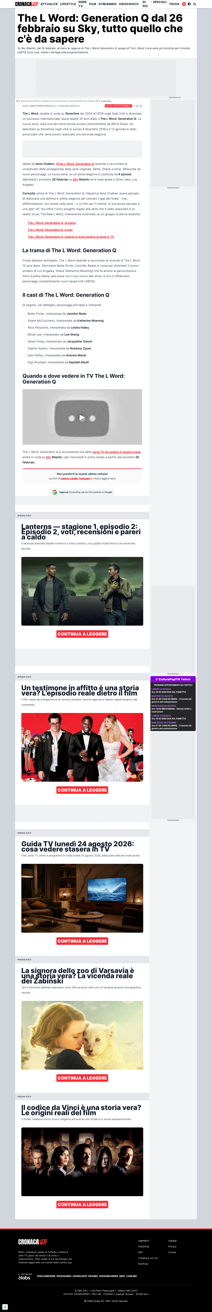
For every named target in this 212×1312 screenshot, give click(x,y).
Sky (75, 179)
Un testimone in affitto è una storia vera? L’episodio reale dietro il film (80, 690)
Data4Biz (93, 1276)
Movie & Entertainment (118, 106)
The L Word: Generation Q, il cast (50, 230)
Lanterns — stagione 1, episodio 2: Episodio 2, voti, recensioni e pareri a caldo (81, 531)
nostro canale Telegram (75, 478)
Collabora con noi (148, 1258)
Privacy (172, 1246)
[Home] (26, 4)
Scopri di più (106, 101)
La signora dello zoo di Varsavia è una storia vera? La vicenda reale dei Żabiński (77, 975)
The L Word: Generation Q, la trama (52, 223)
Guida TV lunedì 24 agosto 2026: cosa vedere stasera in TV (77, 846)
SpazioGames (64, 1276)
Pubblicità (143, 1246)
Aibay (122, 1276)
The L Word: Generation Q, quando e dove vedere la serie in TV (71, 236)
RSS (140, 1252)
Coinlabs (131, 1276)
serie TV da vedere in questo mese (117, 452)
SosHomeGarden (108, 1276)
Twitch (186, 679)
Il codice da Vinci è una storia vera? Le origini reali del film (81, 1110)
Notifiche (143, 1263)
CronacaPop (80, 1276)
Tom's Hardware (46, 1276)
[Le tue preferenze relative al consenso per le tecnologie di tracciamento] (5, 1307)
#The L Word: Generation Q (75, 164)
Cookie (172, 1252)
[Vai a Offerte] (184, 4)
